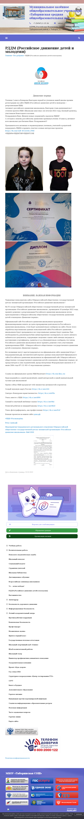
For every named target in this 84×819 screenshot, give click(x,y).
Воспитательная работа (18, 550)
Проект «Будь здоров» (17, 667)
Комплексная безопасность (19, 622)
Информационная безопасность (21, 609)
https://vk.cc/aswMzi (46, 401)
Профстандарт (14, 627)
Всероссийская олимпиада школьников (24, 582)
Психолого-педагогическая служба (22, 555)
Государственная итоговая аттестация (24, 640)
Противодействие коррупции (20, 618)
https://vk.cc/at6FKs (46, 393)
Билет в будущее (15, 685)
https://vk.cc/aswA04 (40, 389)
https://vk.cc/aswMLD (46, 406)
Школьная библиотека (17, 573)
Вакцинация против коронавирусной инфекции (28, 699)
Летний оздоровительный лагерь (22, 613)
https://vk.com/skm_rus (55, 373)
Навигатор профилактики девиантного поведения (28, 658)
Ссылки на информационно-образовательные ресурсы (30, 703)
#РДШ (7, 418)
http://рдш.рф (11, 422)
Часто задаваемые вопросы (19, 712)
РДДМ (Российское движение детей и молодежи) (28, 591)
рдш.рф (37, 414)
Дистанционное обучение (19, 577)
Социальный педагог (17, 564)
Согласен (79, 814)
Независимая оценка (17, 631)
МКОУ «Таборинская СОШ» (24, 773)
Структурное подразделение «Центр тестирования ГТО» (31, 676)
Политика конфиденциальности (17, 758)
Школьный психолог (17, 559)
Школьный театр (15, 654)
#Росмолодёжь (16, 418)
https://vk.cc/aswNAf (51, 410)
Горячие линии (15, 717)
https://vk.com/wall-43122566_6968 (19, 130)
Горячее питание (15, 694)
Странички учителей (17, 568)
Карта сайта (13, 721)
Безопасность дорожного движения (23, 604)
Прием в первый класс (17, 636)
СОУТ (11, 681)
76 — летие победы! (16, 586)
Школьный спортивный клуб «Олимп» (23, 645)
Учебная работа (15, 546)
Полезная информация (18, 708)
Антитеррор (13, 600)
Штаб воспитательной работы (21, 649)
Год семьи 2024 (15, 672)
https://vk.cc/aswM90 (31, 397)
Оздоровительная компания (20, 663)
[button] (6, 38)
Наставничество (15, 595)
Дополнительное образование (21, 690)
